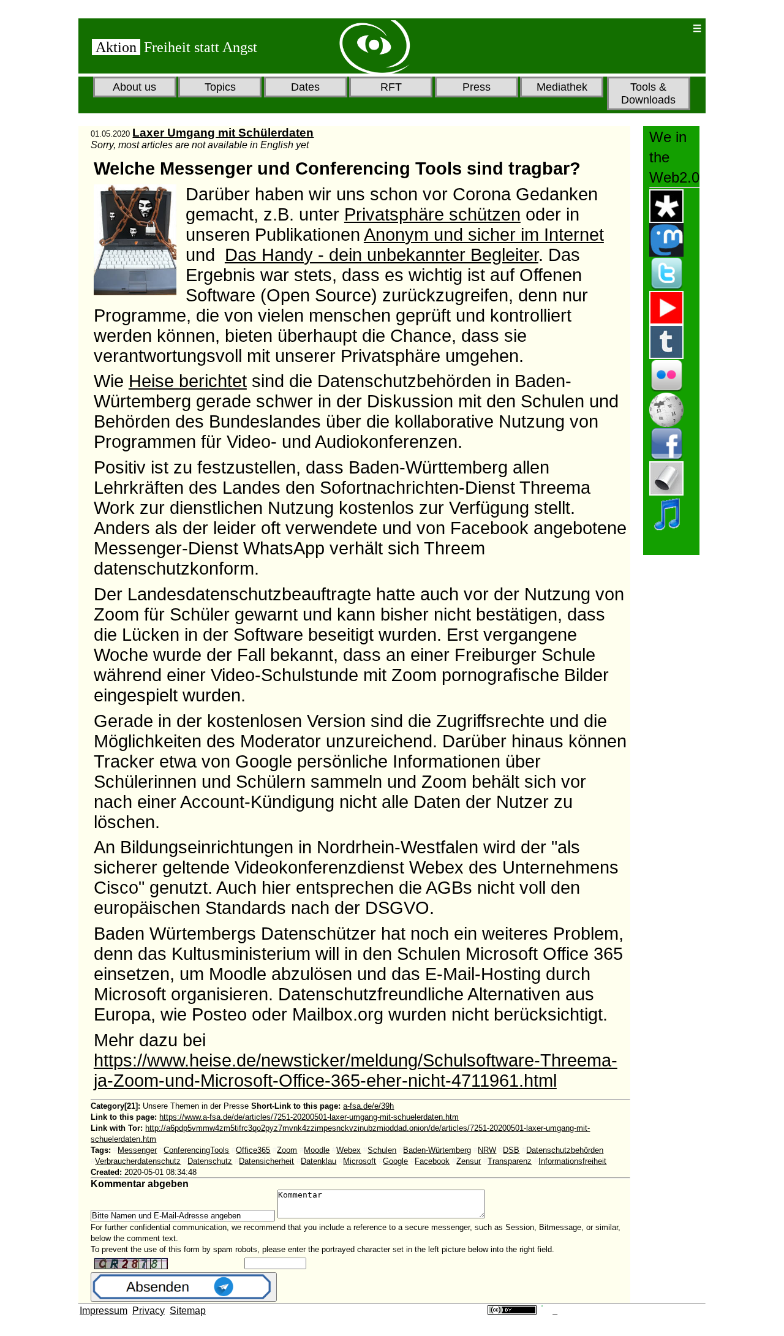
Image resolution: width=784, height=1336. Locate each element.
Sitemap (188, 1310)
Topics (220, 87)
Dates (305, 87)
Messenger (137, 1150)
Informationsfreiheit (572, 1161)
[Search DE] (643, 28)
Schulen (382, 1150)
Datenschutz (209, 1161)
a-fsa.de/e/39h (368, 1106)
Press (476, 87)
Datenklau (318, 1161)
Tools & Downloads (648, 93)
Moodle (317, 1150)
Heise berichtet (188, 381)
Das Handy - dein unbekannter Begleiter (381, 255)
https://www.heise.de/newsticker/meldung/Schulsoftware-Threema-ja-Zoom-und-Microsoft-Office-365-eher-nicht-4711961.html (355, 1070)
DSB (511, 1150)
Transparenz (510, 1161)
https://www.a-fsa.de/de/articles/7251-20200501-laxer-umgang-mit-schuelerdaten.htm (309, 1117)
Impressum (103, 1310)
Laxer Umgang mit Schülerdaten (223, 132)
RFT (391, 87)
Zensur (468, 1161)
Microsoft (359, 1161)
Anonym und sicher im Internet (484, 234)
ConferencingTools (196, 1150)
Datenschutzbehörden (564, 1150)
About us (134, 87)
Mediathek (562, 87)
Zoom (287, 1150)
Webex (348, 1150)
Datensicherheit (266, 1161)
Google (395, 1161)
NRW (487, 1150)
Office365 (253, 1150)
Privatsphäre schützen (432, 214)
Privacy (148, 1310)
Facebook (432, 1161)
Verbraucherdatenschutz (138, 1161)
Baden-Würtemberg (437, 1150)
